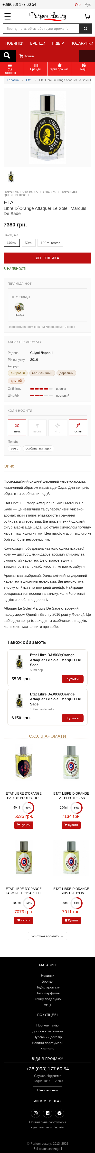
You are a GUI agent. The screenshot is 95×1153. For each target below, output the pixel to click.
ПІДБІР (58, 43)
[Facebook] (47, 1113)
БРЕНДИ (37, 43)
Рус (88, 4)
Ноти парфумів (48, 993)
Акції (47, 1005)
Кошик (28, 56)
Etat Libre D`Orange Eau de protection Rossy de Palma (24, 798)
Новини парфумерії (47, 1043)
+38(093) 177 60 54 (19, 4)
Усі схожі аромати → (47, 936)
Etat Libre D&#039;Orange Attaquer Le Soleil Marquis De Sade (55, 660)
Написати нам (47, 1090)
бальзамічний (42, 373)
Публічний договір (47, 1037)
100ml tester (50, 243)
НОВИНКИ (14, 43)
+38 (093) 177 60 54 (47, 1068)
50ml (28, 243)
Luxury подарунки (47, 999)
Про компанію (47, 1025)
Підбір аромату (48, 987)
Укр (78, 4)
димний (16, 380)
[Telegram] (59, 1113)
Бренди (48, 981)
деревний (66, 373)
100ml (12, 243)
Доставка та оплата (47, 1031)
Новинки (47, 975)
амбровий (18, 373)
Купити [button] (72, 679)
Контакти (47, 1049)
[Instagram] (35, 1113)
